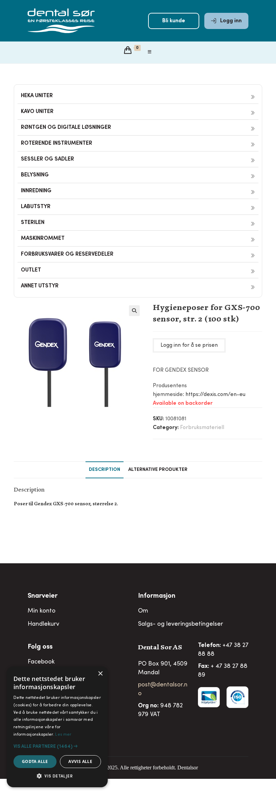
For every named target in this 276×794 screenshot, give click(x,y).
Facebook (41, 662)
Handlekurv (43, 624)
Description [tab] (104, 469)
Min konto (42, 611)
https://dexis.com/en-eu (215, 394)
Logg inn (230, 21)
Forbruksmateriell (202, 427)
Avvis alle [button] (80, 761)
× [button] (100, 673)
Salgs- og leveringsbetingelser (180, 624)
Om (143, 611)
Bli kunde (173, 21)
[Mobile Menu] (149, 52)
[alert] (57, 727)
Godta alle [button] (35, 761)
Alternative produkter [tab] (157, 469)
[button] (134, 310)
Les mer (63, 735)
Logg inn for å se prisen (189, 345)
